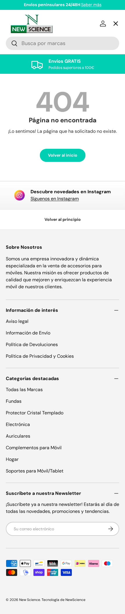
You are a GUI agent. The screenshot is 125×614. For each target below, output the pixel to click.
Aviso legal (17, 321)
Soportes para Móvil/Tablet (34, 471)
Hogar (12, 459)
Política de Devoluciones (32, 344)
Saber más (91, 4)
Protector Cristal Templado (34, 413)
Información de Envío (28, 333)
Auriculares (18, 436)
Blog (15, 223)
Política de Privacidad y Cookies (40, 356)
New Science (29, 599)
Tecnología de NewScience (63, 599)
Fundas (14, 401)
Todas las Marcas (24, 389)
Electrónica (18, 424)
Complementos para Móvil (34, 448)
